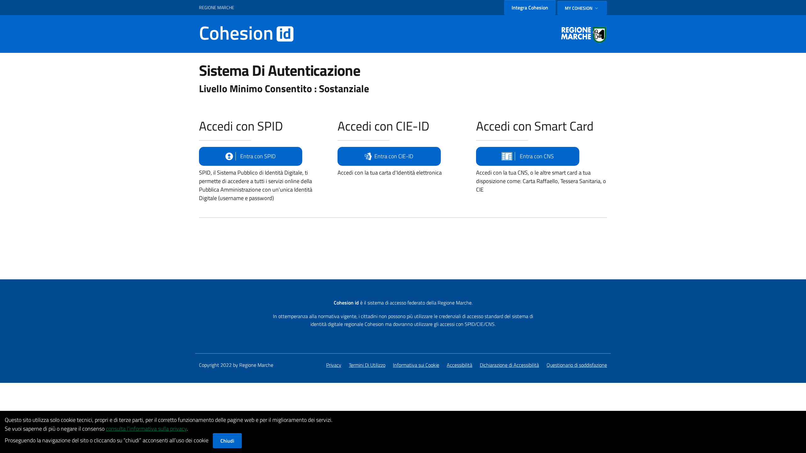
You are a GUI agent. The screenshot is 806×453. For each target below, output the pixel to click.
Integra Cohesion (530, 7)
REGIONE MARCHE (216, 7)
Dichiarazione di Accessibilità (509, 365)
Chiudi (227, 441)
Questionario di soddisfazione (577, 365)
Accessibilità (459, 365)
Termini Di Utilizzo (367, 365)
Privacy (333, 365)
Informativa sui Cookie (416, 365)
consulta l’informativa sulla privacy (146, 428)
